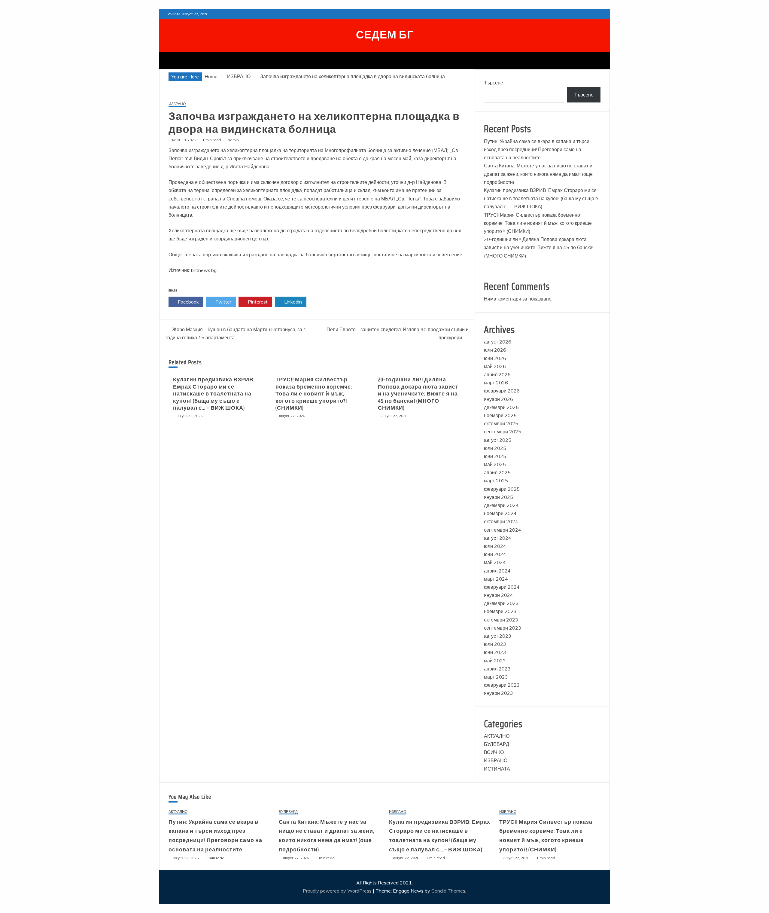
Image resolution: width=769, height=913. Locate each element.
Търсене (493, 83)
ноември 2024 (500, 513)
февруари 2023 (502, 685)
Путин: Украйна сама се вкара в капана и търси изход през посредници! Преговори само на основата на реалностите (536, 149)
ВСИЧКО (494, 752)
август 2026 (497, 342)
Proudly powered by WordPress (338, 891)
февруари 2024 (502, 587)
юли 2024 (495, 546)
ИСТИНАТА (497, 769)
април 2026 (497, 374)
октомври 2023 (501, 620)
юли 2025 (495, 448)
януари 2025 (498, 497)
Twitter (222, 302)
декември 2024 (501, 505)
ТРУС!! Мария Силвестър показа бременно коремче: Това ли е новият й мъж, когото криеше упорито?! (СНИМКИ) (313, 393)
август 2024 (497, 538)
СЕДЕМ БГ (384, 34)
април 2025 (497, 472)
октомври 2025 (501, 423)
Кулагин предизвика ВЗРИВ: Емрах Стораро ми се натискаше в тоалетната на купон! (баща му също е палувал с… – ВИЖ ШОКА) (214, 393)
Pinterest (257, 302)
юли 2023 (495, 644)
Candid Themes (448, 891)
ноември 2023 (500, 611)
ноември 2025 (500, 415)
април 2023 (497, 669)
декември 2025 (501, 407)
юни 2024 (495, 554)
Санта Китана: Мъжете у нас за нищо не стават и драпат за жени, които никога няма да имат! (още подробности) (538, 174)
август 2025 (497, 440)
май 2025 (495, 464)
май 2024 (495, 562)
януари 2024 (498, 595)
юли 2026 (495, 350)
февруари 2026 (502, 391)
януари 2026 (498, 399)
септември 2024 (502, 530)
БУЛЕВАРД (496, 744)
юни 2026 (495, 358)
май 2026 (495, 366)
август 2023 (497, 636)
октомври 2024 (501, 521)
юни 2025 (495, 456)
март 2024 (496, 579)
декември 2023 (501, 603)
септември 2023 (502, 628)
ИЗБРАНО (177, 104)
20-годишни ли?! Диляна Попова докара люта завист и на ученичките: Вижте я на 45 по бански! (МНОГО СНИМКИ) (418, 393)
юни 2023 (495, 652)
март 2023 (496, 677)
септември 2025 (502, 432)
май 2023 (495, 661)
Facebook (188, 302)
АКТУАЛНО (496, 736)
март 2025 (496, 481)
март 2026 (496, 383)
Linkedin (292, 302)
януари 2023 (498, 693)
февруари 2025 (502, 489)
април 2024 (497, 571)
